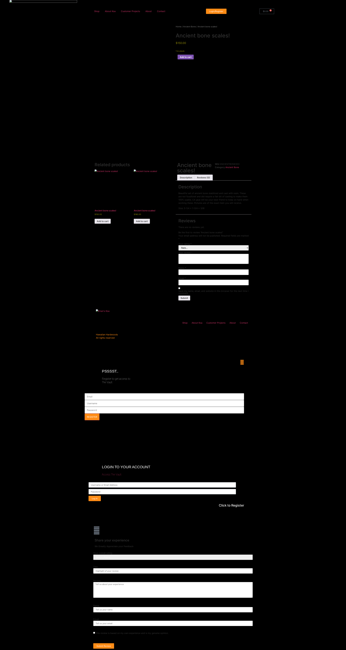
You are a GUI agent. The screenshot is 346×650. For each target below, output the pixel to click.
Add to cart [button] (103, 221)
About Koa (110, 11)
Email (182, 278)
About (148, 11)
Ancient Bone (189, 26)
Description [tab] (186, 177)
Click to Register (231, 505)
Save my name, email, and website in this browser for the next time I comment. (213, 292)
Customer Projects (130, 11)
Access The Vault (111, 474)
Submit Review (104, 646)
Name (182, 268)
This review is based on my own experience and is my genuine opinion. (132, 633)
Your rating (185, 244)
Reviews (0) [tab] (203, 177)
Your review (185, 252)
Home (178, 26)
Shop (96, 11)
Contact (161, 11)
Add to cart (186, 57)
